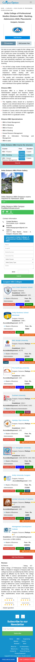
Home (11, 639)
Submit (19, 276)
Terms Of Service (25, 651)
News (24, 643)
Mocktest (16, 643)
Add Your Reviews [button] (18, 557)
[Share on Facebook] (16, 617)
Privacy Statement (20, 653)
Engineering (26, 639)
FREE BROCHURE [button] (8, 659)
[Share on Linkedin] (22, 617)
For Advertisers (24, 646)
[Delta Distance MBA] (6, 177)
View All (17, 163)
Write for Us (14, 649)
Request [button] (21, 152)
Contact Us (13, 651)
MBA (18, 639)
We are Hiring (25, 649)
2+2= (13, 272)
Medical (16, 641)
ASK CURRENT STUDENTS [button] (27, 659)
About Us (13, 646)
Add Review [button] (17, 37)
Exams (24, 641)
